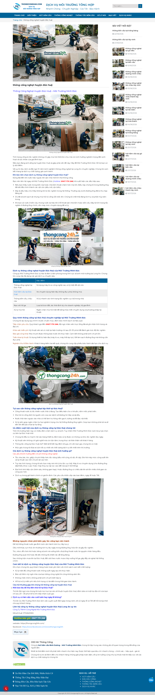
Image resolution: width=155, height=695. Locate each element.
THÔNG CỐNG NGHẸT (91, 681)
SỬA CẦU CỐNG (89, 679)
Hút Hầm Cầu (45, 15)
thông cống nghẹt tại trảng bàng (133, 131)
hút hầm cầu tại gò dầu (133, 154)
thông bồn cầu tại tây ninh (123, 39)
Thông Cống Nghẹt (63, 15)
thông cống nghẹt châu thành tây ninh (133, 97)
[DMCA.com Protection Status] (19, 664)
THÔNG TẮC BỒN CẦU (92, 684)
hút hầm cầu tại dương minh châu (133, 178)
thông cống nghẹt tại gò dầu (133, 49)
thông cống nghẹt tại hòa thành (133, 120)
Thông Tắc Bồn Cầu (85, 15)
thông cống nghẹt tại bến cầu (133, 61)
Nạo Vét (112, 15)
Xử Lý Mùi (101, 15)
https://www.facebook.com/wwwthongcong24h (42, 627)
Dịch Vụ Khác (125, 15)
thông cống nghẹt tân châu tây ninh (133, 84)
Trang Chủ (19, 15)
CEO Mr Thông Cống (42, 642)
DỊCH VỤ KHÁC (88, 686)
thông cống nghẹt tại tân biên (133, 109)
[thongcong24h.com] (28, 6)
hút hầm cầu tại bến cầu (132, 166)
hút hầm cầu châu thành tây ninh (133, 189)
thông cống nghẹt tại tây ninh (133, 143)
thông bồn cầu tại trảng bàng (125, 30)
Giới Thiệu (31, 15)
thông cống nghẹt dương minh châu (133, 73)
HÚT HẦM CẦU (88, 677)
